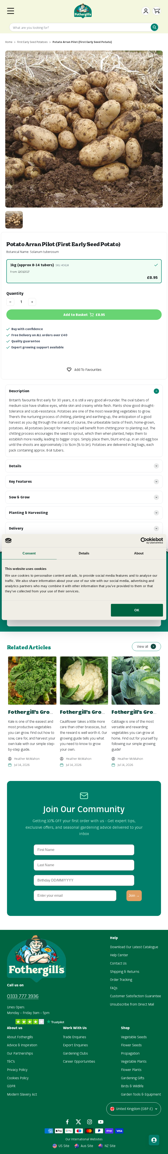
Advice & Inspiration (22, 1045)
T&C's (11, 1061)
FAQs (113, 988)
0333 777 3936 (22, 996)
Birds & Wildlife (132, 1086)
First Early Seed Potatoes (32, 42)
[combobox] (84, 27)
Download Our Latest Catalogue (134, 947)
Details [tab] (84, 553)
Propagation (130, 1053)
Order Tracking (121, 979)
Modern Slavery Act (22, 1094)
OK (136, 610)
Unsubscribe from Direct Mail (132, 1004)
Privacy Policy (17, 1069)
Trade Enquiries (74, 1037)
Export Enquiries (75, 1045)
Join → (134, 895)
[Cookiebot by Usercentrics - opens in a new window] (144, 540)
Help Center (119, 955)
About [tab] (139, 553)
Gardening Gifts (132, 1078)
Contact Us (118, 963)
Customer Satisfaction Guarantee (135, 996)
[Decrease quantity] (10, 302)
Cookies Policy (18, 1078)
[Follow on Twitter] (78, 1122)
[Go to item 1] (14, 219)
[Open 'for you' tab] (154, 1140)
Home (8, 42)
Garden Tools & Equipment (141, 1094)
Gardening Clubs (75, 1053)
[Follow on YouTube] (101, 1122)
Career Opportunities (79, 1061)
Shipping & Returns (124, 971)
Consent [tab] (29, 553)
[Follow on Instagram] (90, 1122)
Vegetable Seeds (134, 1037)
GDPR (11, 1086)
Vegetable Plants (134, 1061)
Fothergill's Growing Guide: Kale (50, 712)
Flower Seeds (131, 1045)
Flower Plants (131, 1069)
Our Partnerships (20, 1053)
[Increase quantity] (32, 302)
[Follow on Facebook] (67, 1122)
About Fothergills (20, 1037)
